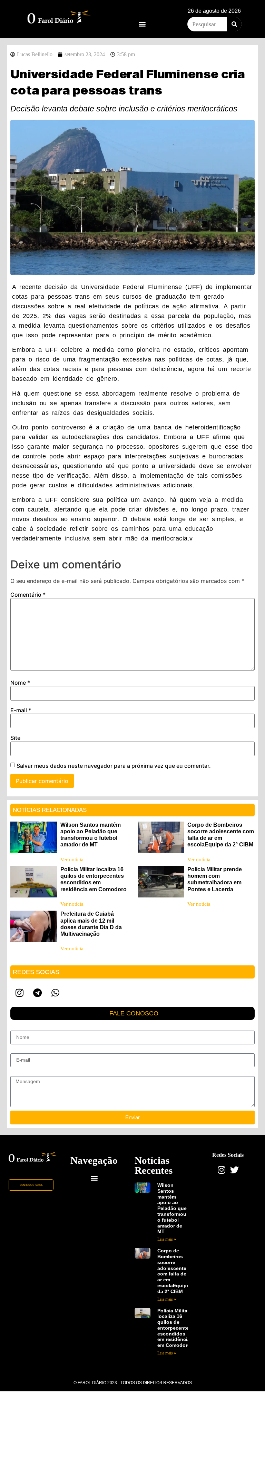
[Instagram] (19, 993)
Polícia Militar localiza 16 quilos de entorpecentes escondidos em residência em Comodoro (174, 1328)
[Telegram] (37, 993)
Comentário (28, 594)
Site (15, 738)
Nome (20, 682)
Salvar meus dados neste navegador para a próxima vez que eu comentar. (114, 765)
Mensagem (22, 1073)
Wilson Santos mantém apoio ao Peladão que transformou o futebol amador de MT (172, 1208)
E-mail (20, 710)
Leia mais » (166, 1239)
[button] (142, 23)
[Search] (234, 24)
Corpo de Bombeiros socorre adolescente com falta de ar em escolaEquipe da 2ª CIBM (173, 1271)
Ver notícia (72, 859)
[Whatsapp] (55, 993)
